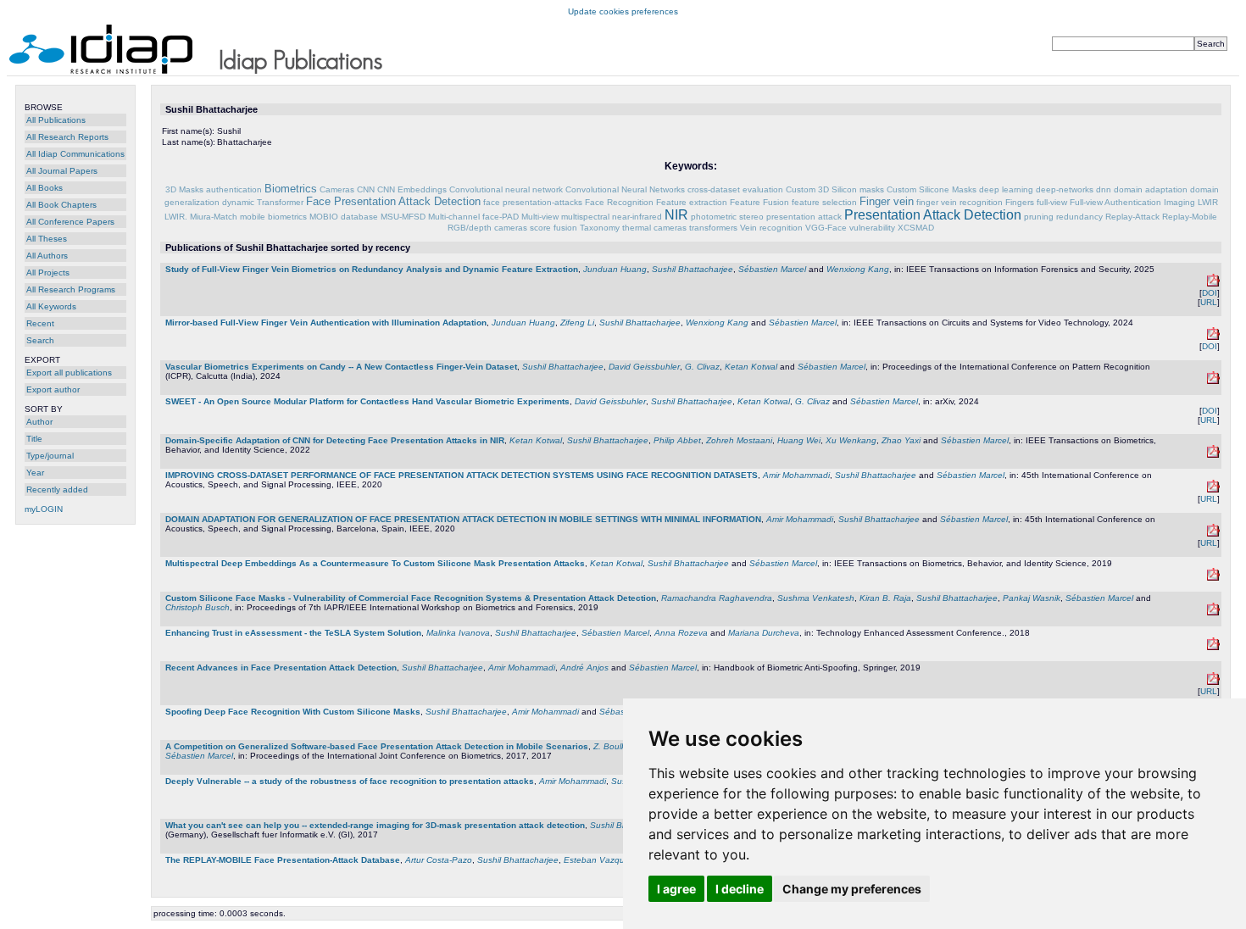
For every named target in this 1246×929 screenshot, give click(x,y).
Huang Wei (798, 440)
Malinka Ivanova (458, 632)
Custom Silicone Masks (931, 189)
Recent (40, 323)
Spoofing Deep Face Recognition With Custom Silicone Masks (292, 711)
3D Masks (184, 189)
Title (34, 438)
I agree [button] (676, 889)
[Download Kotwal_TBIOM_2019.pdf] (1213, 577)
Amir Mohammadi (796, 475)
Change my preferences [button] (851, 889)
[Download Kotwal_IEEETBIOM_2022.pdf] (1213, 454)
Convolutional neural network (506, 189)
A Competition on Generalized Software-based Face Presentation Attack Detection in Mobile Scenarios (376, 746)
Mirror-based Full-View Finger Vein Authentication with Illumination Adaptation (326, 322)
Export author (53, 389)
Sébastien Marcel (772, 269)
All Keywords (51, 306)
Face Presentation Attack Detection (393, 201)
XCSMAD (916, 227)
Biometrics (290, 188)
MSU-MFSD (403, 216)
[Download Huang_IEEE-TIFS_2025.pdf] (1213, 283)
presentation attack (804, 216)
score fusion (553, 227)
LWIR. (175, 216)
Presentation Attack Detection (932, 215)
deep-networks (1064, 189)
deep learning (1006, 189)
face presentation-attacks (532, 202)
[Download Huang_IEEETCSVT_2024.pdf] (1213, 337)
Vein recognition (771, 227)
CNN (366, 189)
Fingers (1019, 202)
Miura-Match (213, 216)
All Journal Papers (61, 170)
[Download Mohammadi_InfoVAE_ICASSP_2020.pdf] (1213, 489)
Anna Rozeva (681, 632)
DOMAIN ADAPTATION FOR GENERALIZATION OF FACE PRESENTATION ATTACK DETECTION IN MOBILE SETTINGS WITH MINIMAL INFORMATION (463, 519)
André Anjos (584, 667)
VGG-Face (826, 227)
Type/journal (50, 455)
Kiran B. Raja (885, 598)
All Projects (48, 272)
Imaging (1179, 202)
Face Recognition (619, 202)
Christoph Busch (197, 607)
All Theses (46, 238)
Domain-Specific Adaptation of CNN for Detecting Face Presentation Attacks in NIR (334, 440)
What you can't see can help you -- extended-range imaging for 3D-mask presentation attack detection (375, 825)
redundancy (1079, 216)
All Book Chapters (61, 204)
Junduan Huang (615, 269)
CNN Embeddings (412, 189)
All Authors (47, 255)
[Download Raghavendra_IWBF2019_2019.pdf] (1213, 612)
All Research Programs (70, 289)
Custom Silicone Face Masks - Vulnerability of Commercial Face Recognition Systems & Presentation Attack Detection (410, 598)
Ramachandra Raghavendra (716, 598)
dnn (1103, 189)
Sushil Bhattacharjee (692, 269)
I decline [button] (739, 889)
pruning (1039, 216)
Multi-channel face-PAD (473, 216)
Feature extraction (691, 202)
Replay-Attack (1132, 216)
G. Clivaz (702, 366)
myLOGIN (44, 509)
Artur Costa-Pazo (438, 860)
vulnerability (872, 227)
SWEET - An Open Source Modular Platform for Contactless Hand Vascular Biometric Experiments (367, 401)
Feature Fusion (759, 202)
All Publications (56, 120)
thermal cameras (654, 227)
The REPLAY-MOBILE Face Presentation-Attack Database (282, 860)
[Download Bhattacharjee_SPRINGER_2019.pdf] (1213, 682)
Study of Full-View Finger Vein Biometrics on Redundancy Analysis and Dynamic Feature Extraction (371, 269)
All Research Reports (67, 137)
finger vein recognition (959, 202)
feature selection (824, 202)
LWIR (1208, 202)
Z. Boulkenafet (622, 746)
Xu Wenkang (851, 440)
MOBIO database (343, 216)
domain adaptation (1151, 189)
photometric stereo (727, 216)
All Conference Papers (70, 221)
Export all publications (69, 372)
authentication (234, 189)
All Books (44, 187)
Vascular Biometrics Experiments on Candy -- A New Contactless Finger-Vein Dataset (341, 366)
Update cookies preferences (623, 11)
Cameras (337, 189)
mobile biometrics (273, 216)
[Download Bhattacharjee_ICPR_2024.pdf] (1213, 381)
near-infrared (637, 216)
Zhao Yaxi (901, 440)
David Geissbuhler (644, 366)
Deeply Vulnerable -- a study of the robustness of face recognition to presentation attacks (349, 781)
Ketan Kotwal (751, 366)
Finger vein (886, 201)
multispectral (585, 216)
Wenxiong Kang (857, 269)
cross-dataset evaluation (735, 189)
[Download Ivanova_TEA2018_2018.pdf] (1213, 647)
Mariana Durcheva (763, 632)
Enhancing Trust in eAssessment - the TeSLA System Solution (293, 632)
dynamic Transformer (262, 202)
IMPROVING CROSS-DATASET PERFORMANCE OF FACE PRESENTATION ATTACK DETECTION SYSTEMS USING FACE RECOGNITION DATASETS (461, 475)
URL (1208, 302)
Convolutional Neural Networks (625, 189)
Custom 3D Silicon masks (835, 189)
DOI (1209, 293)
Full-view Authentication (1115, 202)
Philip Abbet (677, 440)
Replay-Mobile (1189, 216)
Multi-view (540, 216)
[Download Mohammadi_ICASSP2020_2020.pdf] (1213, 533)
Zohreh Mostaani (739, 440)
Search (40, 340)
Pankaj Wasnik (1031, 598)
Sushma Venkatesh (815, 598)
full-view (1052, 202)
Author (39, 421)
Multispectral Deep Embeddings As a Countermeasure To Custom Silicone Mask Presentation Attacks (375, 563)
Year (35, 472)
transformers (713, 227)
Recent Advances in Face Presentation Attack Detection (281, 667)
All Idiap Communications (75, 154)
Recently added (57, 489)
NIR (676, 215)
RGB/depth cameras (487, 227)
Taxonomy (600, 227)
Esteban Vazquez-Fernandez (621, 860)
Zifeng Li (577, 322)
